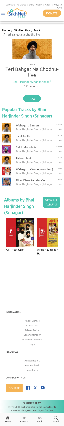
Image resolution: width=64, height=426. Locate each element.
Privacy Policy (32, 330)
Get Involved (32, 365)
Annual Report (32, 360)
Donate (51, 13)
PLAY (32, 98)
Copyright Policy (32, 334)
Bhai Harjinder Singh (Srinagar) (32, 81)
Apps (47, 4)
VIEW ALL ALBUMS (51, 202)
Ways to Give (58, 6)
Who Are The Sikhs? (16, 4)
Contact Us (32, 325)
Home (6, 30)
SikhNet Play (22, 30)
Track (37, 30)
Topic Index (32, 369)
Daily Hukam (35, 4)
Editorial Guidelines (32, 339)
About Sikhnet (32, 320)
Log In (32, 344)
